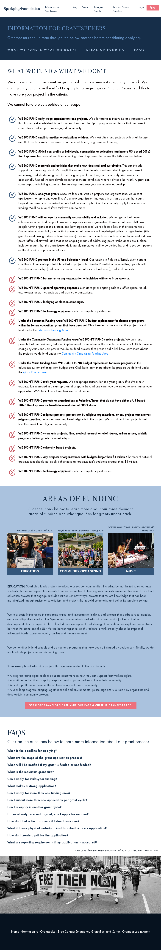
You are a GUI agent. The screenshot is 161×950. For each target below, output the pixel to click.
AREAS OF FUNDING (105, 50)
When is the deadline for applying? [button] (32, 751)
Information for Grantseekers (52, 9)
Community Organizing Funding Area (85, 353)
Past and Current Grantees (121, 9)
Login (141, 7)
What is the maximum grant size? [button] (30, 772)
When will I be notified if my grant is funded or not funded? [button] (49, 765)
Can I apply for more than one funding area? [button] (38, 793)
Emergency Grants (99, 9)
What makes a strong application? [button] (31, 786)
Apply (152, 7)
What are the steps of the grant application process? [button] (45, 758)
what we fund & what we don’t (42, 50)
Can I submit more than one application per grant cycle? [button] (47, 800)
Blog (75, 7)
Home (15, 931)
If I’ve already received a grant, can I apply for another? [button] (48, 814)
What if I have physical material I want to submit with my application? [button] (57, 828)
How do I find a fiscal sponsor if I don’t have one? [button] (43, 821)
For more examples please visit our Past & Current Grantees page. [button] (80, 705)
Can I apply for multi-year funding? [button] (32, 779)
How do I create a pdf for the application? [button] (37, 835)
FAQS (139, 50)
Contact (85, 7)
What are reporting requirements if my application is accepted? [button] (52, 842)
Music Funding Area (35, 372)
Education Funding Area (53, 330)
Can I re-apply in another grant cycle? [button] (34, 807)
